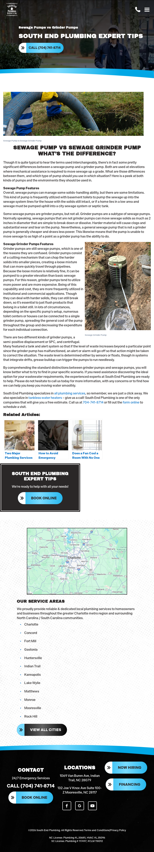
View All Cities (45, 730)
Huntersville (33, 658)
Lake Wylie (32, 683)
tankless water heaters (45, 398)
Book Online (44, 498)
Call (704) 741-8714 (45, 48)
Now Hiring (129, 767)
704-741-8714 (93, 402)
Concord (30, 633)
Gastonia (30, 649)
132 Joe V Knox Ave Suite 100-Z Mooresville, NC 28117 (80, 790)
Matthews (31, 691)
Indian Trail (32, 666)
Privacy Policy (118, 830)
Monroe (29, 700)
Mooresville (32, 708)
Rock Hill (30, 716)
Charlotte (31, 624)
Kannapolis (32, 675)
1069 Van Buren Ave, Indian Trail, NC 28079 (80, 778)
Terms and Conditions (96, 830)
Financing (129, 784)
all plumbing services (69, 393)
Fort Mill (30, 641)
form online (131, 402)
